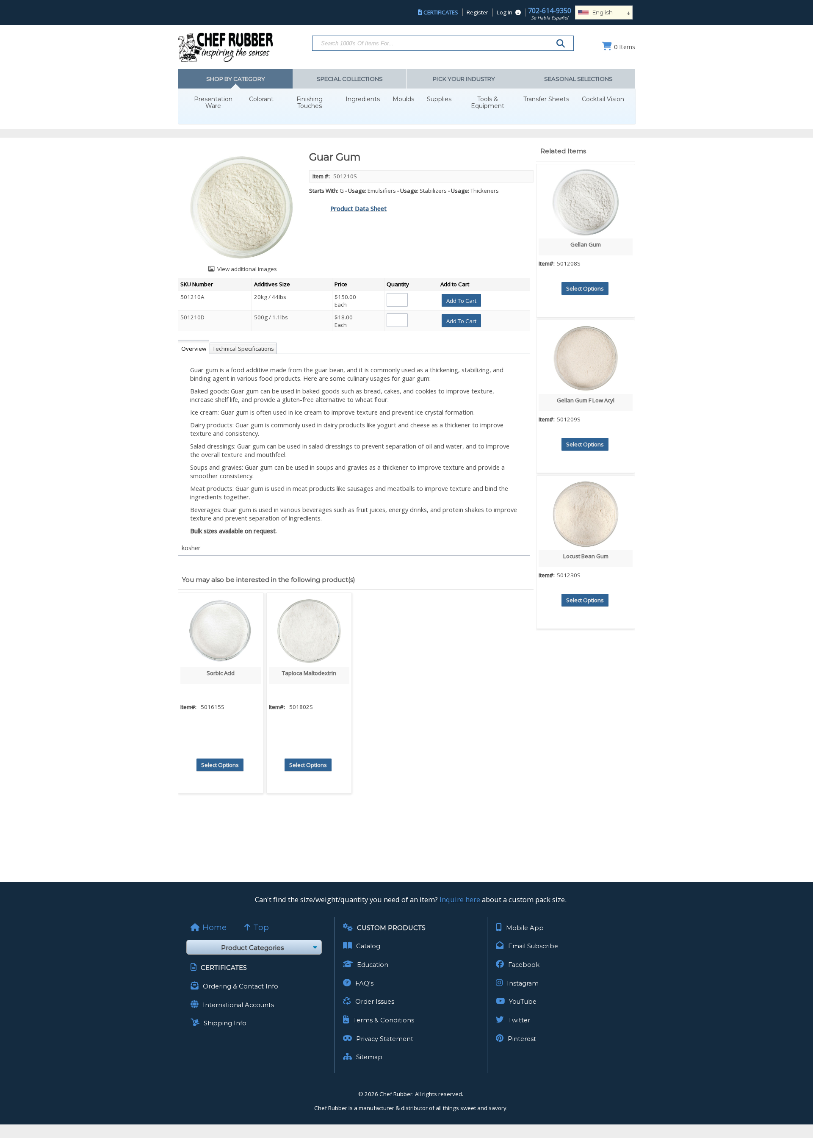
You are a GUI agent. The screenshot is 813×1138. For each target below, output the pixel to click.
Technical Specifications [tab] (243, 348)
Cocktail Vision (603, 99)
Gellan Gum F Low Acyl (585, 400)
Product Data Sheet (358, 208)
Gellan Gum (585, 244)
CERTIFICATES (440, 12)
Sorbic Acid (221, 673)
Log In (504, 12)
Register (477, 12)
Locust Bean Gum (585, 556)
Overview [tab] (193, 348)
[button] (461, 300)
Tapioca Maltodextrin (309, 673)
